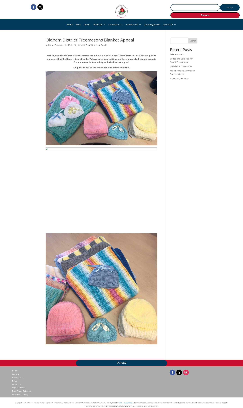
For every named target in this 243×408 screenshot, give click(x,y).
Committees (114, 25)
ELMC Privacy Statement (21, 391)
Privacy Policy (127, 403)
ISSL (120, 403)
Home (70, 25)
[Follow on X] (40, 7)
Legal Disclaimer (18, 388)
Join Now (15, 374)
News (78, 25)
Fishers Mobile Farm (179, 78)
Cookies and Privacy (20, 394)
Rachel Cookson (55, 45)
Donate (205, 15)
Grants (87, 25)
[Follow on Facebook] (33, 7)
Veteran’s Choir (177, 54)
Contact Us (168, 25)
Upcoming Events (152, 25)
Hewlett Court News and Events (92, 45)
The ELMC (98, 25)
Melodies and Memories (181, 66)
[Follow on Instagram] (186, 372)
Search (193, 40)
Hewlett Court (132, 25)
